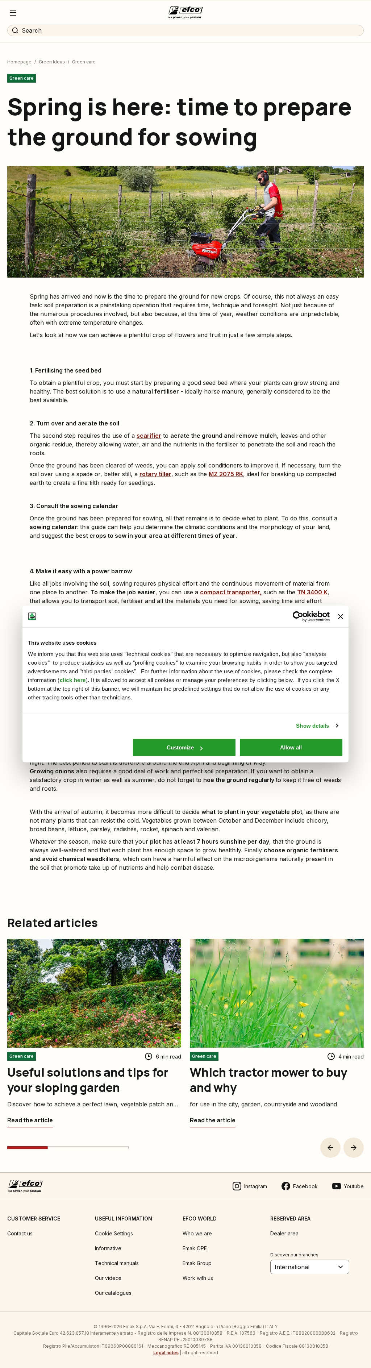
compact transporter (230, 592)
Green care (84, 62)
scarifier (149, 435)
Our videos (108, 1278)
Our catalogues (113, 1293)
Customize (180, 747)
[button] (330, 1148)
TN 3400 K (312, 592)
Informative (108, 1248)
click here (73, 680)
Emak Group (197, 1263)
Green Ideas (52, 62)
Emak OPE (195, 1248)
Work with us (198, 1278)
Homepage (19, 62)
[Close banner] (340, 616)
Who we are (197, 1233)
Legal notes (166, 1352)
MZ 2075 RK (226, 474)
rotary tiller (155, 474)
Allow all (291, 747)
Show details (312, 726)
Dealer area (284, 1233)
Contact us (20, 1233)
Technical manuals (117, 1263)
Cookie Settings (114, 1233)
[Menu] (13, 12)
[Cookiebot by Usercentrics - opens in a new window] (298, 616)
